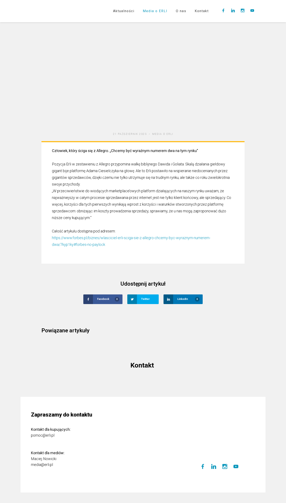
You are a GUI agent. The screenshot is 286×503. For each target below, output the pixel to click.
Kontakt (202, 11)
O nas (181, 11)
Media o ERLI (155, 11)
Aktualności (123, 11)
